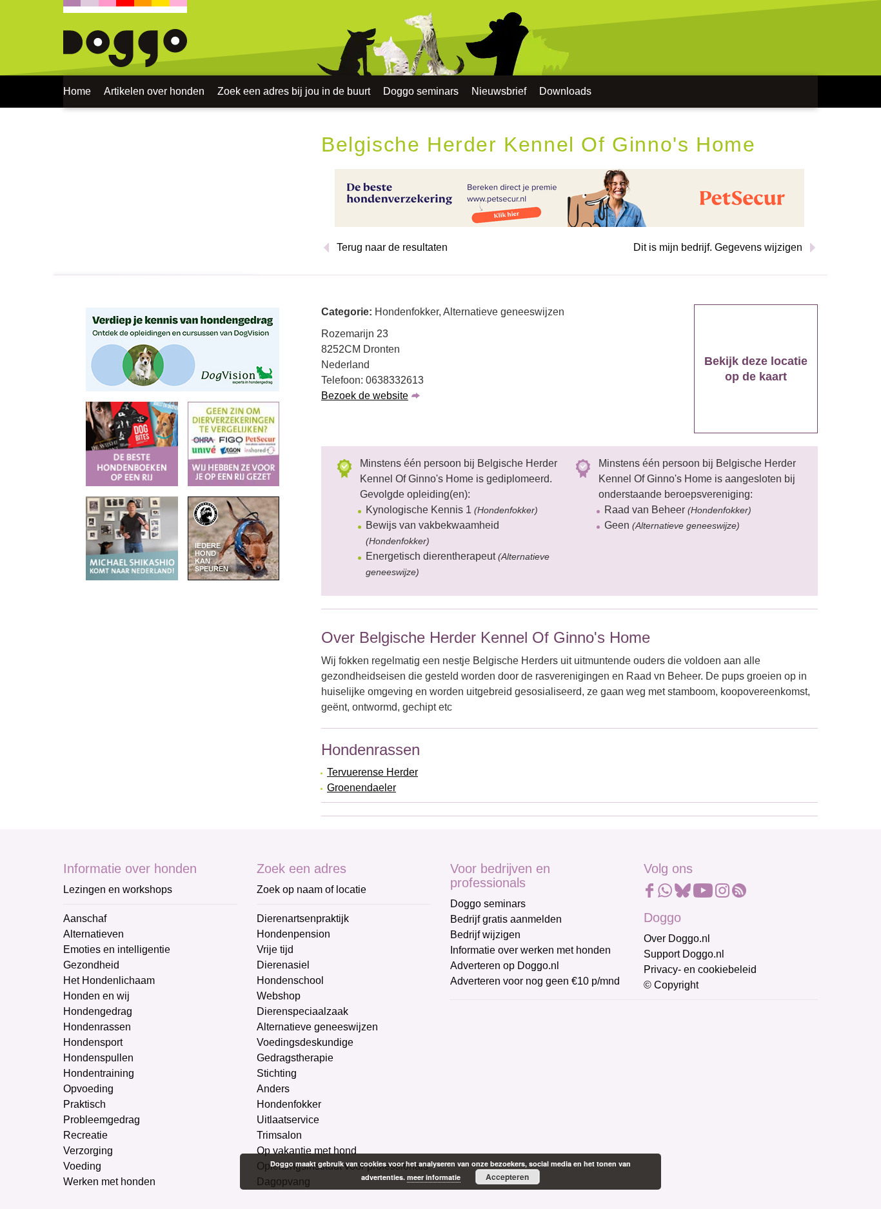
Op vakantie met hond (307, 1150)
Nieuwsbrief (498, 91)
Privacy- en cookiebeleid (700, 969)
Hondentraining (98, 1073)
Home (77, 91)
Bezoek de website (364, 395)
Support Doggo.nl (684, 954)
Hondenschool (290, 980)
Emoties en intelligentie (116, 949)
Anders (273, 1088)
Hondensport (93, 1042)
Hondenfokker (289, 1104)
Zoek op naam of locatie (311, 889)
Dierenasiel (283, 964)
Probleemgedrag (101, 1119)
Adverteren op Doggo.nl (504, 965)
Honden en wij (96, 995)
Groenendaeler (361, 787)
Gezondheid (91, 964)
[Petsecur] (569, 197)
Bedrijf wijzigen (485, 934)
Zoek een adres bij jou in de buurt (293, 91)
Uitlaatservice (288, 1119)
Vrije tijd (275, 949)
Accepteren (507, 1177)
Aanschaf (84, 918)
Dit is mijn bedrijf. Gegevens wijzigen (717, 247)
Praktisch (84, 1104)
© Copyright (671, 984)
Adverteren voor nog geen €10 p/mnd (535, 981)
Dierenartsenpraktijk (303, 918)
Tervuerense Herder (372, 772)
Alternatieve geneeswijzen (317, 1026)
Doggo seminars (421, 91)
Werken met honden (109, 1181)
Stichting (277, 1073)
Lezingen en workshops (117, 889)
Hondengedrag (97, 1011)
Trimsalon (279, 1135)
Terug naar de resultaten (392, 247)
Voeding (82, 1166)
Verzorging (88, 1150)
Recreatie (85, 1135)
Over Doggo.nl (677, 938)
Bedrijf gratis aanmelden (506, 919)
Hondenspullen (98, 1057)
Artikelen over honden (154, 91)
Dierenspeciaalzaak (302, 1011)
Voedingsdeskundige (305, 1042)
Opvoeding (88, 1088)
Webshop (279, 995)
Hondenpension (293, 934)
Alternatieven (93, 934)
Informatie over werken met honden (530, 950)
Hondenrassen (97, 1026)
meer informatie (433, 1177)
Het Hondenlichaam (109, 980)
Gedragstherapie (295, 1057)
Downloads (565, 91)
